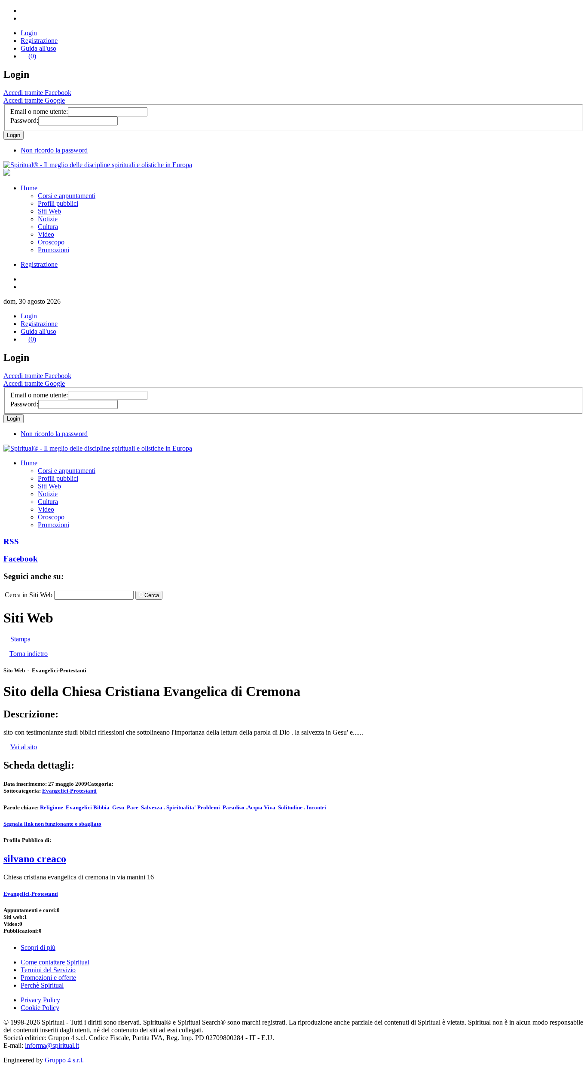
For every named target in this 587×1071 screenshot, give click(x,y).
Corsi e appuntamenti (66, 195)
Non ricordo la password (54, 150)
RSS (11, 541)
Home (29, 188)
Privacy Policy (40, 1000)
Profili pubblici (58, 203)
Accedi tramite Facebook (37, 92)
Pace (132, 807)
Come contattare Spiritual (55, 962)
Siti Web (49, 211)
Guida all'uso (38, 48)
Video (46, 234)
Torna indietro (28, 653)
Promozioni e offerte (48, 977)
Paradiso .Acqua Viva (249, 807)
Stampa (20, 639)
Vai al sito (23, 747)
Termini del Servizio (48, 969)
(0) (32, 56)
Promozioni (53, 249)
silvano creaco (34, 858)
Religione (51, 807)
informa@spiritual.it (52, 1045)
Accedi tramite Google (34, 100)
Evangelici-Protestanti (69, 790)
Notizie (48, 219)
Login (29, 33)
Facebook (20, 558)
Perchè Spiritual (42, 985)
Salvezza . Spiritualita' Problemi (180, 807)
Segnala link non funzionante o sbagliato (52, 824)
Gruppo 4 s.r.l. (64, 1060)
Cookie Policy (40, 1007)
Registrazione (39, 40)
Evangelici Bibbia (88, 807)
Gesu (118, 807)
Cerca (151, 595)
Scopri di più (38, 947)
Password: (24, 120)
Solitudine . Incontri (302, 807)
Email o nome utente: (39, 111)
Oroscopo (51, 242)
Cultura (48, 226)
